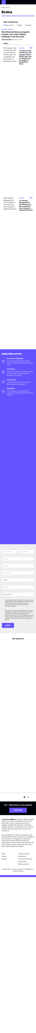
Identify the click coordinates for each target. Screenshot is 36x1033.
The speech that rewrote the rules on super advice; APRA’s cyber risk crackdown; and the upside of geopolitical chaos (25, 57)
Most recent (9, 25)
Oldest (19, 25)
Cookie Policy (28, 869)
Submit (8, 625)
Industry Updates (7, 29)
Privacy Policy (6, 869)
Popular (28, 25)
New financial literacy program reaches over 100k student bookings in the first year (16, 34)
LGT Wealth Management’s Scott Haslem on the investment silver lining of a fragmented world (25, 205)
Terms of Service (17, 869)
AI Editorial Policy (18, 871)
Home (3, 7)
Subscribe (18, 810)
